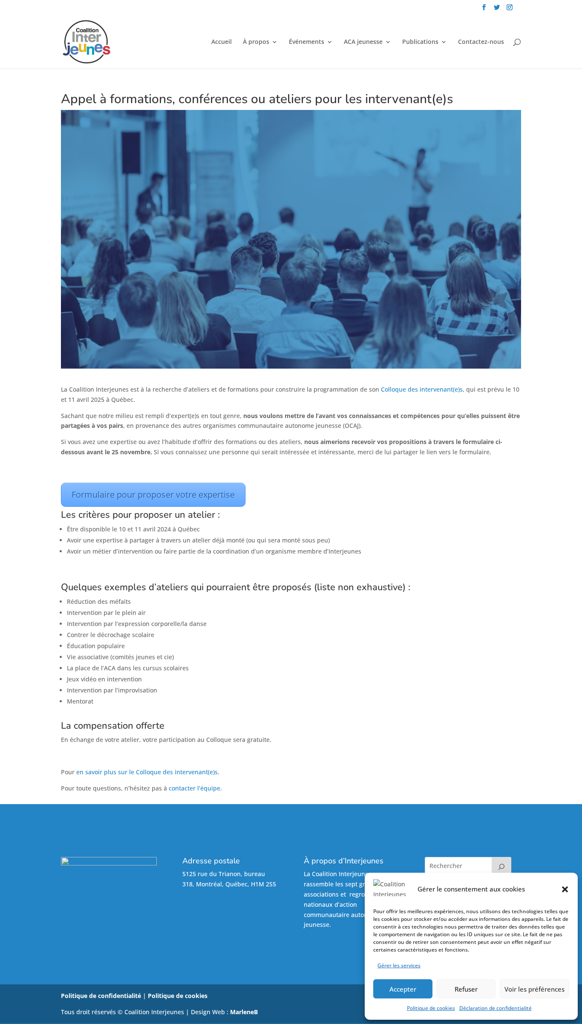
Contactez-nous (481, 42)
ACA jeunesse (363, 42)
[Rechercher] (501, 865)
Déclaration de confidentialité (495, 1008)
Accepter (402, 989)
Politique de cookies (431, 1008)
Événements (306, 42)
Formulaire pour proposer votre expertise (153, 494)
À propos (256, 42)
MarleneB (244, 1012)
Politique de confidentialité (101, 996)
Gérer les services (399, 965)
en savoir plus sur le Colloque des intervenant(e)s (147, 772)
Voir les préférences (534, 989)
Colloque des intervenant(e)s (422, 389)
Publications (420, 42)
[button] (565, 889)
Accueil (221, 42)
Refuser (466, 989)
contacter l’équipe (194, 788)
